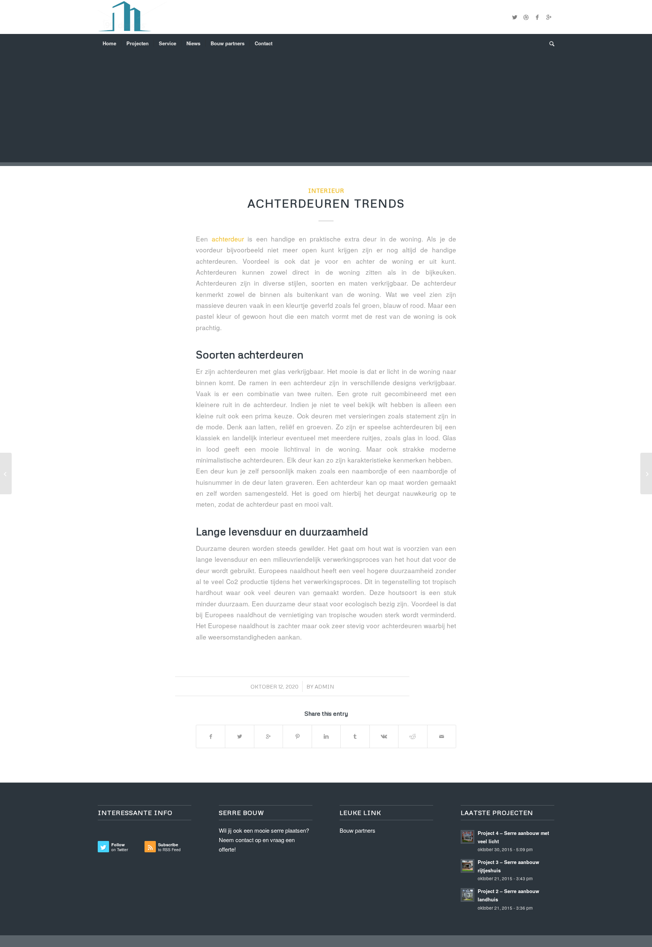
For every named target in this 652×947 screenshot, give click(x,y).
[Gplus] (548, 17)
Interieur (326, 190)
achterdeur (228, 238)
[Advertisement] (326, 109)
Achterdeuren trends (326, 203)
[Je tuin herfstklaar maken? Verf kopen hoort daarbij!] (6, 473)
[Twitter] (514, 17)
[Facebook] (537, 17)
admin (324, 686)
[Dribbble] (526, 17)
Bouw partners (357, 830)
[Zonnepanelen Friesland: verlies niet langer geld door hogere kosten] (646, 473)
